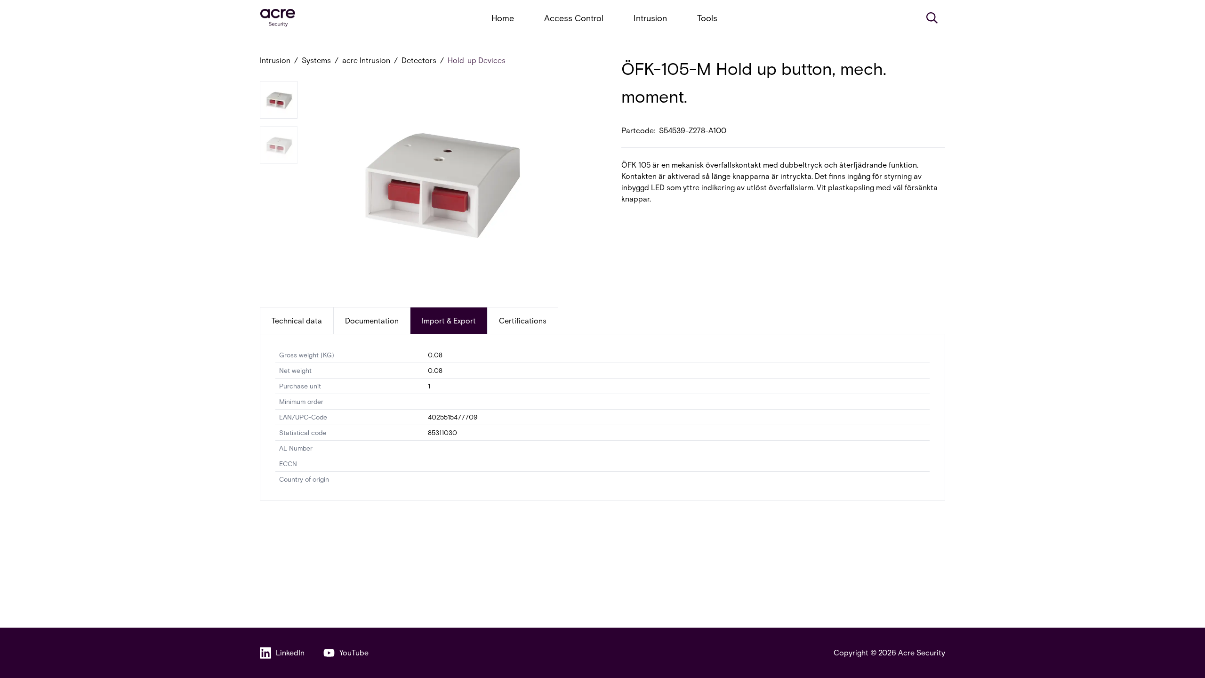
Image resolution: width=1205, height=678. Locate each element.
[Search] (932, 18)
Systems (316, 60)
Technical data (297, 320)
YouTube (354, 652)
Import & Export (449, 320)
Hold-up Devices (477, 60)
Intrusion (650, 18)
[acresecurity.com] (278, 18)
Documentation (372, 320)
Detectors (419, 60)
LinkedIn (290, 652)
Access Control (573, 18)
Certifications (522, 320)
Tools (707, 18)
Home (502, 18)
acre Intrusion (366, 60)
